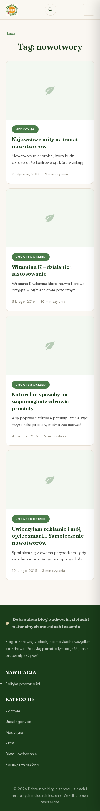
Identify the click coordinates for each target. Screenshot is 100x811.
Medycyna (14, 732)
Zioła (10, 743)
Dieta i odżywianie (21, 753)
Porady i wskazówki (22, 764)
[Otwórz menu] (88, 10)
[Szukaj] (50, 10)
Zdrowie (13, 711)
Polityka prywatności (23, 684)
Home (10, 33)
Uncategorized (18, 722)
